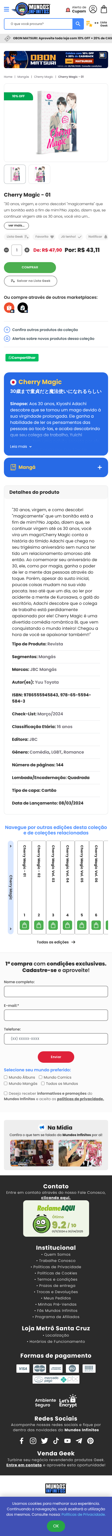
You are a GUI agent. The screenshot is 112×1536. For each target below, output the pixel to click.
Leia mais (18, 446)
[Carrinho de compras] (104, 9)
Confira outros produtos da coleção (45, 329)
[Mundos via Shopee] (9, 307)
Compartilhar (23, 357)
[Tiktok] (56, 1440)
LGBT (56, 752)
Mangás (23, 77)
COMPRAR (30, 267)
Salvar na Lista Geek (34, 281)
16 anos (64, 727)
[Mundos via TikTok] (22, 307)
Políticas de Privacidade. (83, 1514)
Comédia (39, 752)
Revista (55, 644)
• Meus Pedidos (56, 1298)
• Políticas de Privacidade (56, 1266)
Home (8, 77)
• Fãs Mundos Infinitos (56, 1310)
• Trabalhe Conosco (56, 1260)
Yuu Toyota (47, 682)
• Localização (56, 1335)
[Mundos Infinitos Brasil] (31, 8)
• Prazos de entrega (56, 1285)
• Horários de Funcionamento (56, 1341)
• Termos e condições (55, 1279)
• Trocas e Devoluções (56, 1291)
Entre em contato (24, 1465)
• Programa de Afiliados (55, 1316)
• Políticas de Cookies (56, 1273)
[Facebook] (21, 1440)
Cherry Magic (43, 77)
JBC (33, 739)
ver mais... (16, 225)
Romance (74, 752)
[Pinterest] (90, 1440)
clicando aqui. (56, 1197)
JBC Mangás (43, 669)
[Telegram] (79, 1440)
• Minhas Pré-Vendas (56, 1304)
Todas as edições (53, 942)
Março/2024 (50, 714)
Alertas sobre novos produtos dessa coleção (53, 338)
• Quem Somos (56, 1254)
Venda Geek (56, 1453)
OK (56, 1526)
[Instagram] (33, 1440)
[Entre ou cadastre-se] (93, 9)
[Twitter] (44, 1440)
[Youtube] (67, 1440)
